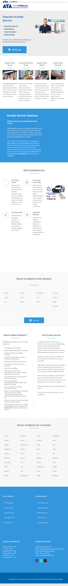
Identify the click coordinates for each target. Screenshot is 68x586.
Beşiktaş (7, 471)
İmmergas (55, 293)
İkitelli (38, 444)
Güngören (39, 440)
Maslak (38, 475)
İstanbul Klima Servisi (42, 508)
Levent (38, 471)
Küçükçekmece (40, 466)
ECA (38, 297)
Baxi (6, 302)
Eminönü (23, 449)
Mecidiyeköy (56, 436)
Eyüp (22, 466)
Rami (54, 444)
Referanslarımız (8, 522)
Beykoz (6, 475)
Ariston (6, 297)
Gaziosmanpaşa (24, 475)
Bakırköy (7, 453)
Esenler (22, 453)
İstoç (38, 453)
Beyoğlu (23, 440)
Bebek (6, 466)
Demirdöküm (40, 293)
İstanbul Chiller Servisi (42, 503)
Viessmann (55, 306)
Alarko (6, 293)
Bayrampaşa (8, 462)
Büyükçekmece (24, 444)
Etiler (22, 462)
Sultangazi (55, 458)
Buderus (23, 302)
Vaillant (54, 302)
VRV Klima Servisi (9, 503)
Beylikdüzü (23, 436)
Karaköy (39, 462)
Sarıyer (54, 449)
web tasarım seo (29, 579)
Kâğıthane (39, 458)
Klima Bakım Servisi (9, 517)
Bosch (22, 297)
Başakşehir (7, 458)
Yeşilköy (55, 471)
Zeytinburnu (56, 475)
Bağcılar (6, 444)
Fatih (22, 471)
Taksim (54, 462)
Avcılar (6, 436)
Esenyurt (23, 458)
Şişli (54, 453)
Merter (54, 440)
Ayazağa (7, 440)
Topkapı (55, 466)
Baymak (23, 293)
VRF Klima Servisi (9, 508)
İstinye (38, 449)
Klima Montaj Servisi (42, 522)
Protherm (55, 297)
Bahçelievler (8, 449)
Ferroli (38, 302)
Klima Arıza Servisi (9, 512)
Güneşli (39, 436)
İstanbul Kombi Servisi (42, 512)
